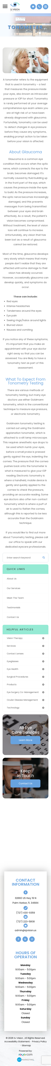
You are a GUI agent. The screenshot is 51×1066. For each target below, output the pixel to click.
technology (13, 707)
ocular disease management (22, 699)
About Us (11, 578)
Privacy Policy (39, 1041)
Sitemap (26, 1045)
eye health (12, 669)
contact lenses (15, 653)
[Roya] (25, 1055)
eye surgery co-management (23, 692)
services (11, 645)
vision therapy (15, 638)
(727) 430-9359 (25, 912)
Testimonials (13, 607)
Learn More (25, 740)
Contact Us (13, 617)
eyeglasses (12, 661)
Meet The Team (15, 597)
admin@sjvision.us (25, 930)
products (11, 684)
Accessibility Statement (17, 1041)
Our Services (13, 588)
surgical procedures (17, 676)
